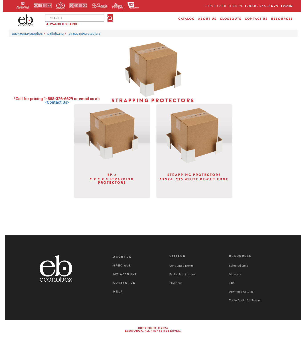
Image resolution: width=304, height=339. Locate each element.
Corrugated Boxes (181, 265)
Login (287, 6)
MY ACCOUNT (125, 274)
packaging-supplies (27, 33)
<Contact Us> (57, 102)
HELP (118, 292)
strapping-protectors (84, 33)
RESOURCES (282, 18)
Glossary (235, 274)
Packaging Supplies (182, 274)
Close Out (176, 283)
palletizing (55, 33)
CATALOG (186, 18)
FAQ (231, 283)
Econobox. (134, 331)
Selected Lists (238, 265)
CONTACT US (256, 18)
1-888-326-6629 (262, 5)
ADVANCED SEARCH (62, 24)
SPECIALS (122, 266)
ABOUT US (207, 18)
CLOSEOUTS (230, 18)
